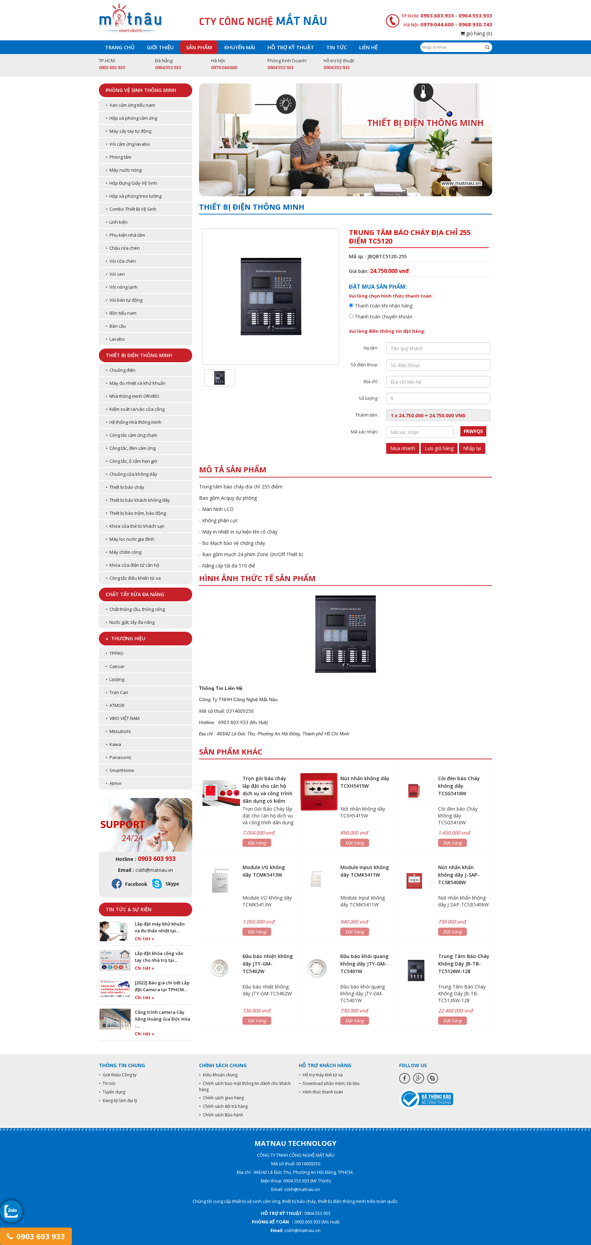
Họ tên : (371, 348)
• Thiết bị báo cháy (125, 487)
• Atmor (114, 783)
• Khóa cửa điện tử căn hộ (132, 565)
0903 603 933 (39, 1236)
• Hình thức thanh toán (321, 1092)
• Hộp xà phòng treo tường (133, 196)
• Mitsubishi (118, 731)
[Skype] (432, 1078)
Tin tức (336, 47)
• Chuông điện (120, 370)
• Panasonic (118, 757)
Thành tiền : (367, 415)
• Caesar (115, 666)
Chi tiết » (144, 939)
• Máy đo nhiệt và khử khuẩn (136, 383)
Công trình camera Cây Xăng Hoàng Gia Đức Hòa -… (162, 1019)
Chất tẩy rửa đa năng (135, 594)
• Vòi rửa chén (121, 261)
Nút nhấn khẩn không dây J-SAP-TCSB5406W (458, 875)
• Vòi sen (115, 274)
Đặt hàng (257, 843)
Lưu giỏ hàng (439, 448)
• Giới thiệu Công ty (117, 1075)
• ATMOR (115, 705)
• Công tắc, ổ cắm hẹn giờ (131, 461)
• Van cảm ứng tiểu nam (130, 105)
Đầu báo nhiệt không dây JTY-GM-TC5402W (267, 963)
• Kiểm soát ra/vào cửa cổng (135, 409)
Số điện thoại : (365, 365)
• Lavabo (115, 339)
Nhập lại (472, 448)
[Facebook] (404, 1078)
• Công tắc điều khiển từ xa (133, 578)
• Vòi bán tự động (124, 300)
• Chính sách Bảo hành (221, 1115)
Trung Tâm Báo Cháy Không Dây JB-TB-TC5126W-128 (463, 963)
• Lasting (115, 679)
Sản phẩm (199, 47)
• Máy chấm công (123, 552)
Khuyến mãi (239, 47)
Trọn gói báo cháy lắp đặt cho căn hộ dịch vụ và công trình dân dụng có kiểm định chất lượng (267, 793)
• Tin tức (107, 1083)
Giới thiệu (160, 47)
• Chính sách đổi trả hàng (223, 1106)
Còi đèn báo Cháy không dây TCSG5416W (459, 786)
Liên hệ (368, 47)
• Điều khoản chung (218, 1075)
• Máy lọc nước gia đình (130, 539)
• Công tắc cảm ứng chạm (131, 435)
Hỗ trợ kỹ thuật (290, 47)
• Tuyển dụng (112, 1092)
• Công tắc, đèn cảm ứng (131, 448)
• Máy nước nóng (124, 170)
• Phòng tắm (118, 157)
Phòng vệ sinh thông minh (141, 90)
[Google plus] (418, 1078)
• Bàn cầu (116, 326)
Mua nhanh (402, 448)
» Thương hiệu (125, 638)
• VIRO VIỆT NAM (123, 718)
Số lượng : (369, 398)
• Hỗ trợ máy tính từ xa (321, 1075)
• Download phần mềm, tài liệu (329, 1083)
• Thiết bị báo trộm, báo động (136, 513)
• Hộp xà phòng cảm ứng (131, 118)
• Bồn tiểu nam (121, 313)
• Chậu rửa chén (123, 248)
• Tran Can (117, 692)
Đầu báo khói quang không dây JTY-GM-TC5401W (364, 963)
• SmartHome (120, 770)
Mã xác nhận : (365, 432)
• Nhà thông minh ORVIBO (132, 396)
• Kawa (113, 744)
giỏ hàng (478, 33)
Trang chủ (119, 47)
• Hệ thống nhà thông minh (133, 422)
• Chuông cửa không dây (131, 474)
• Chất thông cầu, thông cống (135, 609)
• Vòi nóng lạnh (121, 287)
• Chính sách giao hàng (221, 1098)
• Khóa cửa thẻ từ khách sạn (135, 526)
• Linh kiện (117, 222)
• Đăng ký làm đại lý (118, 1100)
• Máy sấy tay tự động (128, 131)
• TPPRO (114, 653)
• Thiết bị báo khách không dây (138, 500)
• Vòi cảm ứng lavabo (128, 144)
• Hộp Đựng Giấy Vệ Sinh (131, 183)
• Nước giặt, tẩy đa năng (130, 622)
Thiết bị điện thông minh (139, 355)
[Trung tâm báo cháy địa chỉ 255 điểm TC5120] (219, 377)
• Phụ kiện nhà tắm (125, 235)
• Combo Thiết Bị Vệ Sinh (131, 209)
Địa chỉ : (371, 381)
